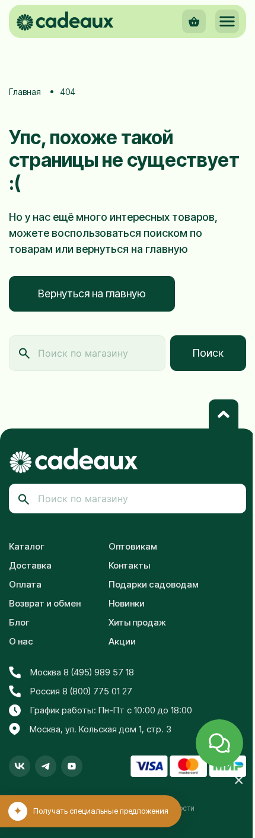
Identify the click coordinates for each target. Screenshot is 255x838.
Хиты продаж (137, 622)
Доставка (30, 565)
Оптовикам (133, 546)
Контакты (129, 565)
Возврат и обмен (45, 603)
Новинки (127, 603)
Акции (122, 641)
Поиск (208, 353)
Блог (19, 622)
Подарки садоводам (154, 584)
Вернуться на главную (92, 293)
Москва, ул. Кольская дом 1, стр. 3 (100, 729)
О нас (21, 641)
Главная (25, 92)
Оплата (25, 584)
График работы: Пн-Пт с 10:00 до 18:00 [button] (111, 710)
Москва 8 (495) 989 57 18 (82, 672)
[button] (227, 21)
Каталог (26, 546)
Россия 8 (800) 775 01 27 (81, 691)
